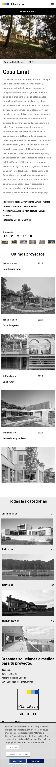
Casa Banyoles (11, 325)
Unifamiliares (28, 11)
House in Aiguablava (14, 438)
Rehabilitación (9, 263)
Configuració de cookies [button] (18, 754)
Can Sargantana (12, 268)
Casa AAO (8, 381)
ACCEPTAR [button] (17, 761)
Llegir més (12, 747)
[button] (52, 4)
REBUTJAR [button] (35, 761)
